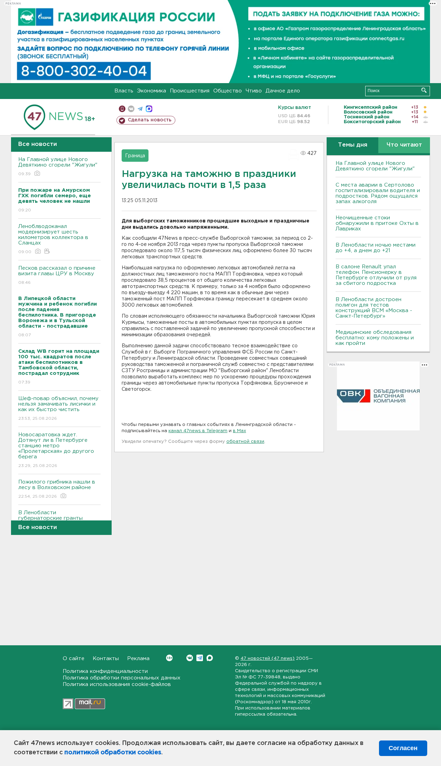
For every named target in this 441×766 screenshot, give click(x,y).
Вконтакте (189, 658)
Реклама (138, 658)
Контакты (106, 658)
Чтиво (254, 91)
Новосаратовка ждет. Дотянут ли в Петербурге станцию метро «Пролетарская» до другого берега (56, 450)
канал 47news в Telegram (197, 431)
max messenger (149, 109)
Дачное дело (283, 91)
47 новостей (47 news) (267, 658)
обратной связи (245, 442)
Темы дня (352, 145)
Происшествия (189, 91)
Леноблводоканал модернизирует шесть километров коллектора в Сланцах (53, 239)
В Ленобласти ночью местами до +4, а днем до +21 (376, 248)
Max (209, 658)
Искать (424, 90)
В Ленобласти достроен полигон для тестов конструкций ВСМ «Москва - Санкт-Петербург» (374, 307)
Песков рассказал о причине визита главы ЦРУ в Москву (56, 275)
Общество (227, 91)
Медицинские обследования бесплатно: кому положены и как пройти (375, 338)
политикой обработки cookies (112, 752)
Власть (123, 91)
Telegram (199, 658)
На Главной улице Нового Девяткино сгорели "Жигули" (58, 166)
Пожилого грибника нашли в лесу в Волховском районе (56, 489)
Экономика (151, 91)
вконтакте (131, 109)
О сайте (73, 658)
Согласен (403, 748)
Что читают (404, 145)
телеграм (140, 109)
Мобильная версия (122, 109)
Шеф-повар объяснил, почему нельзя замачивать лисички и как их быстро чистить (58, 408)
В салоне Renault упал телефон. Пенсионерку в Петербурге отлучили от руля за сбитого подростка (376, 275)
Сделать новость (150, 120)
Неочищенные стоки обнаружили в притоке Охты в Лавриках (377, 223)
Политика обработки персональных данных (122, 678)
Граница (135, 156)
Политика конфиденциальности (105, 671)
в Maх (239, 431)
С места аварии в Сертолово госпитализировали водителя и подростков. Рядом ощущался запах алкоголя (378, 193)
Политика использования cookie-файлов (117, 684)
